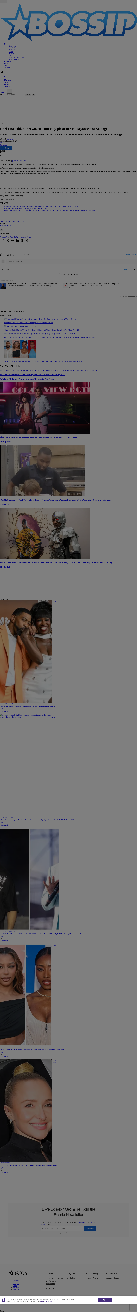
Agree (105, 1300)
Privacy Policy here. (46, 1301)
